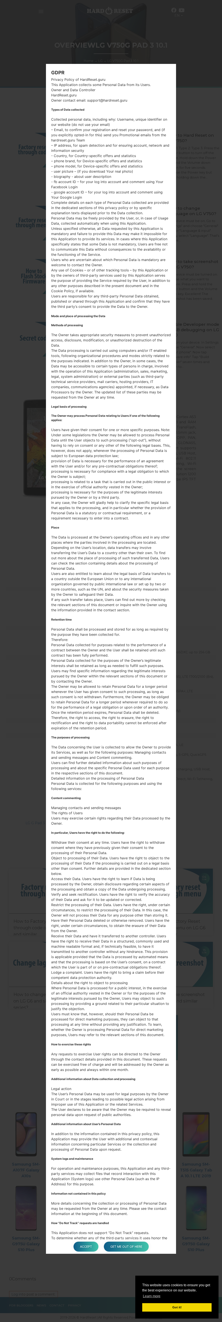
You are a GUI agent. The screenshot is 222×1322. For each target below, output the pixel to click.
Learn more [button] (151, 1296)
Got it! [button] (177, 1307)
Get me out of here (126, 1246)
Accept (86, 1246)
